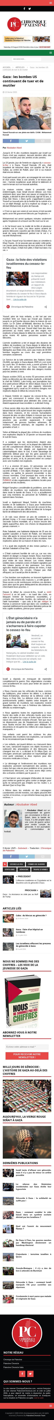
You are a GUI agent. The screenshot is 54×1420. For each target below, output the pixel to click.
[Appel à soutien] (27, 41)
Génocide (24, 870)
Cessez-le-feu (16, 864)
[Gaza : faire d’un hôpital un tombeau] (8, 932)
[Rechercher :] (27, 59)
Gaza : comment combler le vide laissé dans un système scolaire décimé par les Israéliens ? (33, 1214)
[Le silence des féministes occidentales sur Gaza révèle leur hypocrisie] (8, 1187)
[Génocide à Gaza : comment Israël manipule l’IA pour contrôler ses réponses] (8, 1285)
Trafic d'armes (40, 870)
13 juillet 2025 (22, 935)
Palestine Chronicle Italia (13, 1367)
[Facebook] (24, 9)
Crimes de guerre (36, 864)
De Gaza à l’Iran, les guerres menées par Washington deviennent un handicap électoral (33, 1242)
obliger (45, 601)
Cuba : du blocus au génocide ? (31, 915)
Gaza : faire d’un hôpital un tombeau (29, 930)
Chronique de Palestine (12, 1360)
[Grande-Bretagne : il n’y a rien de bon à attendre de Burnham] (8, 1271)
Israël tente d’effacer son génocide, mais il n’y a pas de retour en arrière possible (33, 1172)
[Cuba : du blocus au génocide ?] (8, 918)
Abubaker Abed (14, 148)
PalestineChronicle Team (35, 1416)
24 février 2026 (23, 918)
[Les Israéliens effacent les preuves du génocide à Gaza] (8, 946)
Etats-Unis (10, 870)
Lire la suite (38, 1398)
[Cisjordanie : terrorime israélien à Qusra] (8, 1257)
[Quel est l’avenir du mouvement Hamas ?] (8, 1229)
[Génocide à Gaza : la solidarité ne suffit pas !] (8, 1201)
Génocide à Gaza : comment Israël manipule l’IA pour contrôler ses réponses (33, 1284)
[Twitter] (29, 9)
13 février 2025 (11, 92)
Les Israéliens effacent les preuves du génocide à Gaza (33, 944)
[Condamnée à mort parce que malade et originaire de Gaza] (8, 1299)
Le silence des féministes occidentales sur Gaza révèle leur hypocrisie (33, 1186)
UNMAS (7, 480)
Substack (22, 848)
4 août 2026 (22, 949)
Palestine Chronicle (11, 1363)
